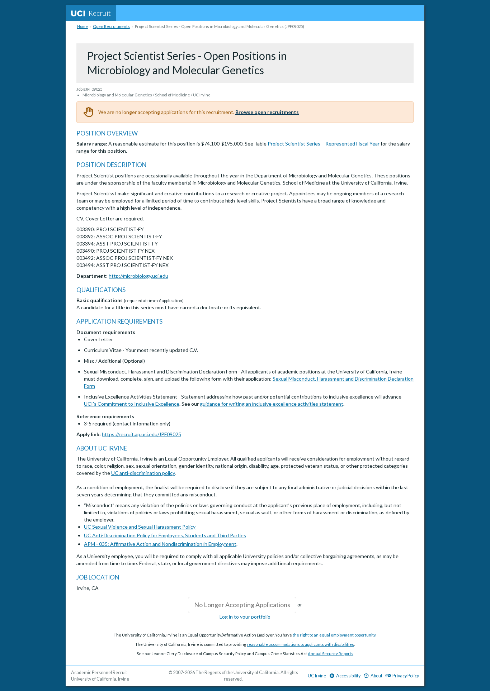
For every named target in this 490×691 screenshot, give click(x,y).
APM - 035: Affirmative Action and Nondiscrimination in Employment (160, 544)
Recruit (100, 13)
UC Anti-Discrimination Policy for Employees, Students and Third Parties (165, 535)
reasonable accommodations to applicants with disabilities (300, 644)
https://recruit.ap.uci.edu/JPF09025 (141, 434)
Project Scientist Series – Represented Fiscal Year (324, 143)
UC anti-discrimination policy (143, 473)
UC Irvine (317, 675)
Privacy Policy (405, 675)
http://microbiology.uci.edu (138, 276)
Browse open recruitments (267, 112)
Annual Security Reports (330, 653)
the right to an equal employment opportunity (334, 635)
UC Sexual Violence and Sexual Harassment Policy (139, 527)
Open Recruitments (111, 26)
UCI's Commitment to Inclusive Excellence (131, 404)
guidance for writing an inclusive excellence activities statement (271, 404)
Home (82, 26)
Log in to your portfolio (245, 617)
